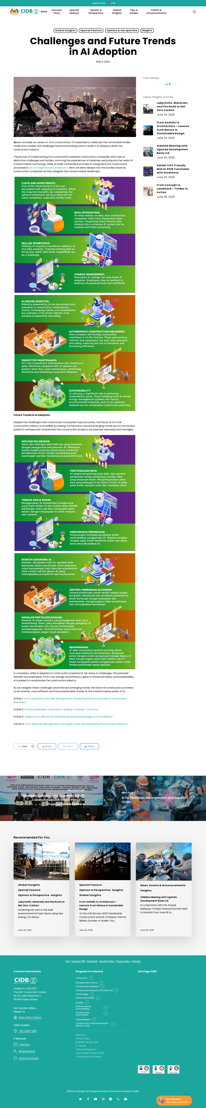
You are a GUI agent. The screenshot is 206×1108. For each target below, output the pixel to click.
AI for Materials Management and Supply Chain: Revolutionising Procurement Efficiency (76, 724)
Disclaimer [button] (92, 961)
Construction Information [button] (83, 1014)
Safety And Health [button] (85, 998)
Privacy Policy (83, 1038)
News (144, 885)
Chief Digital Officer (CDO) (90, 1053)
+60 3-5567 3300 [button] (28, 1031)
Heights (147, 30)
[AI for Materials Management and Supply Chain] (154, 798)
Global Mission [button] (83, 1019)
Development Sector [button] (87, 983)
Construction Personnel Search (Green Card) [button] (92, 1024)
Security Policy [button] (106, 961)
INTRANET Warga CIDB (87, 1042)
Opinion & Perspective (122, 30)
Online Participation (86, 1049)
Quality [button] (79, 1003)
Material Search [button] (27, 1051)
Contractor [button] (81, 978)
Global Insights (65, 30)
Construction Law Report (89, 1056)
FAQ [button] (68, 961)
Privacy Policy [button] (123, 961)
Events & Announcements (167, 885)
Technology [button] (82, 994)
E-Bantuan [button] (24, 1044)
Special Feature (91, 30)
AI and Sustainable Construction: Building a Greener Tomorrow (61, 709)
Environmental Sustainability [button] (83, 1007)
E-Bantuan (20, 1038)
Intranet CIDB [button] (78, 961)
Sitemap (80, 1034)
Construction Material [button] (87, 986)
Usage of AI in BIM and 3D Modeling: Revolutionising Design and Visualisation (68, 716)
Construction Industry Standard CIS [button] (94, 990)
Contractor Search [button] (28, 1058)
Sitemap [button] (136, 961)
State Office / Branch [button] (30, 1017)
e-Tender (81, 1045)
